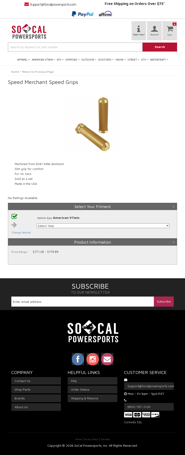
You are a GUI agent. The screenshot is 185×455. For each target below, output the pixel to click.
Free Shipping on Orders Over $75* (135, 4)
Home (15, 71)
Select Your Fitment (92, 206)
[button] (92, 47)
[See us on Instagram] (92, 359)
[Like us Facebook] (78, 359)
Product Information (92, 242)
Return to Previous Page (38, 71)
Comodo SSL (133, 422)
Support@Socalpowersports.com (53, 4)
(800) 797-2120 (138, 407)
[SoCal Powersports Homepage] (29, 31)
